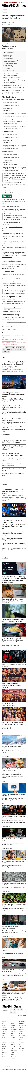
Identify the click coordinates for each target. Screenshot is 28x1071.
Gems (12, 1033)
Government (5, 1052)
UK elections (9, 349)
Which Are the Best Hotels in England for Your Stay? (13, 426)
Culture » (4, 804)
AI (2, 1054)
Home (20, 1044)
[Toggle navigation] (5, 11)
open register (16, 243)
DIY (3, 1050)
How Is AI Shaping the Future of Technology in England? (14, 363)
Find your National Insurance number (11, 206)
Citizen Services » (7, 848)
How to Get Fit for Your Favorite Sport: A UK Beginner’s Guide (13, 539)
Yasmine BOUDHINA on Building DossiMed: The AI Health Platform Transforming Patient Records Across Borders (14, 579)
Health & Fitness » (7, 756)
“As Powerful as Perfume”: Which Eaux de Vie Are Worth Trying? (13, 620)
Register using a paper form (10, 63)
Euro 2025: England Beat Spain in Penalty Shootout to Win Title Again (13, 526)
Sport (4, 485)
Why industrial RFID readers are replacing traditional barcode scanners (13, 408)
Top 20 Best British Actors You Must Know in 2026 (12, 705)
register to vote (10, 347)
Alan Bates (13, 1056)
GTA (12, 1048)
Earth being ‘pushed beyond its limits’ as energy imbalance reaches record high (13, 909)
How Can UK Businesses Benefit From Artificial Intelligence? (12, 464)
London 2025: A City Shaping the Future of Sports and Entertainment (14, 549)
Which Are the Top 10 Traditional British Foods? (13, 430)
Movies (3, 1037)
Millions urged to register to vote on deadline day (12, 866)
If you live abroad (8, 65)
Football (13, 1046)
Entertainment (22, 1025)
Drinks (3, 1025)
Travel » (4, 734)
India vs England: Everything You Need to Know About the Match (12, 491)
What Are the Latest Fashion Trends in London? (12, 949)
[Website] (14, 1012)
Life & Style (22, 1035)
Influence (13, 1037)
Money (21, 1037)
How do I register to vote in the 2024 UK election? (13, 861)
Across (12, 1054)
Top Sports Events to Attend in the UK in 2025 (13, 544)
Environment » (6, 892)
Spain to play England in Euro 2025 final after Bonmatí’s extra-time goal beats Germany (13, 533)
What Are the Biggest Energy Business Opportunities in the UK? (14, 454)
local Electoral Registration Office (12, 261)
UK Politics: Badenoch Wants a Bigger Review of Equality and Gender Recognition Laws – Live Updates (12, 999)
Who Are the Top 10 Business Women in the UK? (13, 469)
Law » (3, 979)
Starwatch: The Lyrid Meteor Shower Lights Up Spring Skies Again (14, 905)
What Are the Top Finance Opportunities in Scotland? (13, 794)
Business (6, 435)
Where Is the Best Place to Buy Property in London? (12, 400)
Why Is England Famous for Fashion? (12, 953)
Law (3, 1035)
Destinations (14, 1029)
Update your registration (10, 61)
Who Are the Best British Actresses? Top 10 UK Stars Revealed (11, 685)
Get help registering (9, 70)
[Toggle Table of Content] (22, 53)
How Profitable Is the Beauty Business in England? (13, 459)
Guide (3, 1044)
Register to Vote (8, 55)
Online (12, 1023)
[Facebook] (11, 1009)
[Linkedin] (21, 1009)
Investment (5, 1031)
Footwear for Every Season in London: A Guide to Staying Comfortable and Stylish (13, 821)
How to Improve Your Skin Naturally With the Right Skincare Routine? (13, 395)
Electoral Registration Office (11, 285)
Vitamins (13, 1058)
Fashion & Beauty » (7, 936)
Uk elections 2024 (20, 349)
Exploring (13, 1044)
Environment (5, 1029)
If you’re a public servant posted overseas (13, 67)
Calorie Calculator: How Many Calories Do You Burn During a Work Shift (12, 601)
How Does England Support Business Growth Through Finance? (12, 799)
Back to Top (22, 1015)
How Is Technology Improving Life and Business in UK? (13, 474)
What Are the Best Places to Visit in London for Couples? (12, 419)
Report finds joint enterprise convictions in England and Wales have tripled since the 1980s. (13, 993)
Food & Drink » (6, 826)
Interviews (21, 1048)
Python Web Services (20, 1069)
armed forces (16, 311)
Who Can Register (10, 56)
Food (3, 1023)
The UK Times (16, 1066)
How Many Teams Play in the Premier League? (12, 521)
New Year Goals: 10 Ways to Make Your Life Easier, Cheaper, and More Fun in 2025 (14, 974)
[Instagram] (18, 1009)
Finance (4, 1046)
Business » (5, 914)
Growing (13, 1035)
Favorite (13, 1025)
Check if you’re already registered (13, 60)
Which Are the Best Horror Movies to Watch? (14, 666)
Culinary (13, 1052)
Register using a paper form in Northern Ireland (14, 264)
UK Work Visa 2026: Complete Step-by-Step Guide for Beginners (14, 970)
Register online (9, 58)
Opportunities (14, 1050)
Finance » (4, 781)
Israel (3, 1033)
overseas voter (18, 287)
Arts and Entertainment (12, 646)
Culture (21, 1027)
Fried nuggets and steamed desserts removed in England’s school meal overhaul (12, 640)
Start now (7, 196)
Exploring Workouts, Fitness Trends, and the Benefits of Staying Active (13, 817)
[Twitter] (14, 1009)
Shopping (13, 1031)
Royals (12, 1027)
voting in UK (6, 351)
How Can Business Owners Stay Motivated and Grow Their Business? (13, 423)
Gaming (4, 1027)
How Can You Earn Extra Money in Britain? (14, 413)
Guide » (4, 957)
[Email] (11, 1012)
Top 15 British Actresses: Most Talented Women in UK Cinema (12, 723)
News (4, 357)
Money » (4, 871)
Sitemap (21, 1050)
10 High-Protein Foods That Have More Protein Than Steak (13, 843)
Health (5, 558)
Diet (3, 1060)
